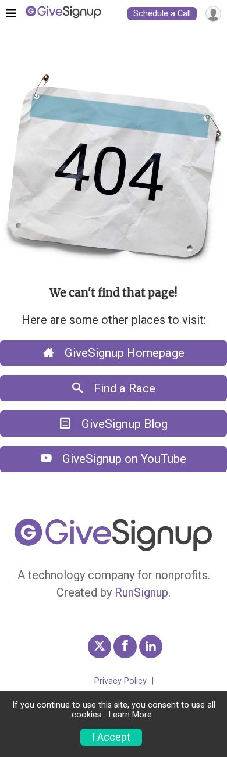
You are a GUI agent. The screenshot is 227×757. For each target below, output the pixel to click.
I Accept (111, 737)
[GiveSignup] (63, 13)
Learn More (130, 715)
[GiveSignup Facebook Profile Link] (125, 646)
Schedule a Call (162, 14)
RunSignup (141, 592)
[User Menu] (213, 14)
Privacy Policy (120, 681)
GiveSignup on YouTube (122, 459)
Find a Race (123, 388)
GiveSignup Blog (123, 424)
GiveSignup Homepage (123, 353)
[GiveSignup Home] (113, 548)
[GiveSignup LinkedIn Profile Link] (150, 646)
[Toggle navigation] (11, 14)
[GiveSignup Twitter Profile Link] (99, 646)
